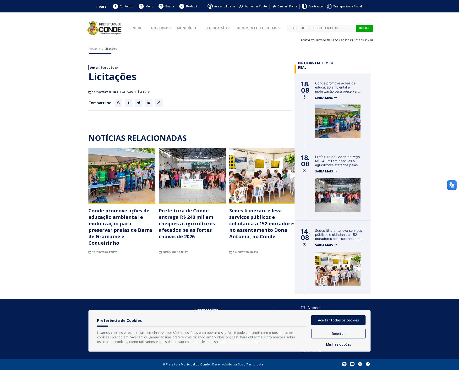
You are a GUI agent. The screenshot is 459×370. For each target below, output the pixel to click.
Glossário (314, 308)
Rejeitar (338, 333)
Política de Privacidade (238, 341)
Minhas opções (338, 344)
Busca (167, 6)
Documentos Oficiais (256, 28)
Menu (146, 6)
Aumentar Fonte (256, 6)
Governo (160, 28)
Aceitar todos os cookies (338, 320)
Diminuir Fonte (287, 6)
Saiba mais (324, 98)
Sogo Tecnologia (250, 364)
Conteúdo (124, 6)
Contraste (315, 6)
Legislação (216, 28)
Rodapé (189, 6)
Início (137, 28)
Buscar (364, 28)
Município (186, 28)
